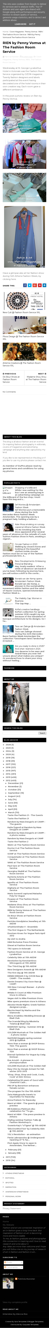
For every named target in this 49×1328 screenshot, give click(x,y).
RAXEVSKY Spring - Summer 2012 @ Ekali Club (25, 1028)
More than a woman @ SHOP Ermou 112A (26, 1050)
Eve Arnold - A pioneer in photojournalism (20, 1061)
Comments (11, 1267)
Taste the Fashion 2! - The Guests (25, 815)
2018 (8, 761)
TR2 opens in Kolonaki (19, 948)
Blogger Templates (35, 1321)
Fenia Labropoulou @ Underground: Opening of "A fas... (26, 1138)
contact (38, 460)
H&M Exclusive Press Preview (22, 942)
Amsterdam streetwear (16, 1192)
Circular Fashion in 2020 (26, 544)
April (10, 809)
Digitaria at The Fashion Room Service (23, 889)
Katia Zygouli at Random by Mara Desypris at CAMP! (24, 828)
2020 (8, 754)
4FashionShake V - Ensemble (22, 927)
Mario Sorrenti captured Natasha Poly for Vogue (24, 894)
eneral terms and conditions (18, 468)
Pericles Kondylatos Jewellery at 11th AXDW (26, 922)
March (11, 812)
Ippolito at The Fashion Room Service (22, 883)
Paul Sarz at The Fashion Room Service (23, 867)
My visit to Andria (16, 939)
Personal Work (13, 1196)
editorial (10, 1178)
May (10, 806)
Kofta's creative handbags (27, 609)
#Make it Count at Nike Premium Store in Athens (24, 993)
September (14, 793)
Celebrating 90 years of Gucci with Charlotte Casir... (25, 1081)
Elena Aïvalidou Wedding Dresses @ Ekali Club (26, 1017)
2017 (8, 764)
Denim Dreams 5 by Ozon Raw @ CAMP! (24, 982)
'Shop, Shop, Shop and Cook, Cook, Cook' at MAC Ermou (25, 1075)
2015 (8, 770)
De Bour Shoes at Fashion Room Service (24, 917)
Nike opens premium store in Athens (26, 1001)
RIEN (41, 31)
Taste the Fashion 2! (18, 818)
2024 (9, 751)
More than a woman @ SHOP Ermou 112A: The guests (26, 1044)
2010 (8, 1160)
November (13, 786)
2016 (8, 767)
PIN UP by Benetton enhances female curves (23, 1086)
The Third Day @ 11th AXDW (21, 966)
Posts (9, 1262)
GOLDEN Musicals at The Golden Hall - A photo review (26, 1033)
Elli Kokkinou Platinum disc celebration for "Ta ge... (21, 1110)
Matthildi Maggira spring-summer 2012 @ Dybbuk (24, 1039)
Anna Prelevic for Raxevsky (21, 1100)
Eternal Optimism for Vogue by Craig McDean (26, 1055)
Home (5, 31)
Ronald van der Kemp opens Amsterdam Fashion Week (28, 580)
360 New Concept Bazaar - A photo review (25, 988)
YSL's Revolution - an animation (23, 1134)
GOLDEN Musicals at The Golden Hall (26, 1066)
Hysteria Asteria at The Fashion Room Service (23, 878)
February (13, 1149)
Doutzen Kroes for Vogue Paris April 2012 (26, 934)
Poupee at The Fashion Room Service (22, 900)
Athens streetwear (14, 1173)
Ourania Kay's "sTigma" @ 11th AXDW (26, 1125)
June (11, 803)
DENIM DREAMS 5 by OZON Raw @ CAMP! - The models (25, 977)
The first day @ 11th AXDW (21, 973)
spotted (9, 1183)
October (12, 789)
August (12, 796)
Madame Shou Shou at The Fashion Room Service (26, 905)
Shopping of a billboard (26, 488)
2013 (8, 777)
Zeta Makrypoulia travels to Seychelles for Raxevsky (21, 1095)
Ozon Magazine (17, 31)
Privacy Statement (12, 1208)
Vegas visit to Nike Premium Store (25, 998)
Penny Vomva (31, 31)
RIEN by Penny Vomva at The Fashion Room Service (26, 911)
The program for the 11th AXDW (23, 1091)
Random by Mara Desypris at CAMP (25, 838)
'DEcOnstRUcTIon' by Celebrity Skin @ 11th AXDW (26, 1130)
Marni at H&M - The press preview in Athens (26, 1115)
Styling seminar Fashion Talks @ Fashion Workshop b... (24, 1121)
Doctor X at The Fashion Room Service (23, 849)
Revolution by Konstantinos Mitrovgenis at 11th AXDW (21, 961)
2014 (8, 774)
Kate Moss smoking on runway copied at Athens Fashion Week (30, 525)
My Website (8, 1225)
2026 (8, 744)
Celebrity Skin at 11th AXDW (21, 957)
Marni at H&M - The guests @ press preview (25, 1104)
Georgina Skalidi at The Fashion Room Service (24, 872)
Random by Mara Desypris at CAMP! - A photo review (26, 834)
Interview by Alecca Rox (15, 1314)
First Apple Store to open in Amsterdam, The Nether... (21, 1144)
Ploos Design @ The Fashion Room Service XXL (23, 337)
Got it (32, 24)
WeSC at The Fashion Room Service (26, 845)
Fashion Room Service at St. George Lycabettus (26, 953)
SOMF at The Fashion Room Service (26, 854)
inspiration (10, 1187)
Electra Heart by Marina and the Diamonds (23, 1011)
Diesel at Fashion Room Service (23, 945)
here (13, 279)
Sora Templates (20, 1321)
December (14, 783)
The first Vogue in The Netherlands (25, 930)
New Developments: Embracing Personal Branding (30, 562)
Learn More (20, 24)
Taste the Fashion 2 (17, 841)
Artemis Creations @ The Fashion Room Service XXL (22, 364)
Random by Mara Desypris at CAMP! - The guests (26, 823)
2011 (8, 1157)
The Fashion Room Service (14, 34)
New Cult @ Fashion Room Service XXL (21, 312)
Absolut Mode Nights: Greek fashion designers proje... (26, 1006)
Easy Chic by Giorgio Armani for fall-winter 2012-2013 (26, 1070)
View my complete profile (15, 1302)
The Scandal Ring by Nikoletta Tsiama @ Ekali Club (23, 1022)
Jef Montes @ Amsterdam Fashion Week (27, 506)
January (12, 1153)
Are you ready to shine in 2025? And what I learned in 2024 (30, 647)
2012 (8, 780)
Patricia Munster (26, 1279)
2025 (8, 748)
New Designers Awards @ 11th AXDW (26, 969)
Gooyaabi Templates (30, 1324)
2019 (8, 757)
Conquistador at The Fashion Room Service (26, 858)
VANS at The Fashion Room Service (25, 862)
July (10, 799)
